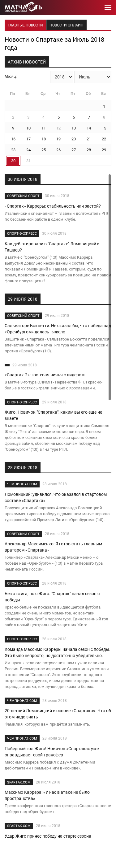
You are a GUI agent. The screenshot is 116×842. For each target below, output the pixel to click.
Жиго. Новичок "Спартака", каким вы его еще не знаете (53, 415)
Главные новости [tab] (25, 25)
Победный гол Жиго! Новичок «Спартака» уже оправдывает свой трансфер (52, 751)
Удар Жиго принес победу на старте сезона (48, 836)
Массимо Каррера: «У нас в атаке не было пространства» (47, 795)
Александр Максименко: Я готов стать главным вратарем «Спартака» (53, 547)
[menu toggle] (108, 7)
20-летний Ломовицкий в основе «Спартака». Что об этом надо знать (58, 713)
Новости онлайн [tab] (66, 25)
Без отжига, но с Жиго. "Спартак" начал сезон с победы (52, 596)
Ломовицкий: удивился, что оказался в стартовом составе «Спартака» (56, 497)
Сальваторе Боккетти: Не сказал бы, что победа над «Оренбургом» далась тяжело (58, 328)
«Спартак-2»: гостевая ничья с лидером (44, 374)
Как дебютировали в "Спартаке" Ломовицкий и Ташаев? (52, 246)
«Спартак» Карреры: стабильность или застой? (53, 206)
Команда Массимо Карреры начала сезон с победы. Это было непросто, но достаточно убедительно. (57, 652)
